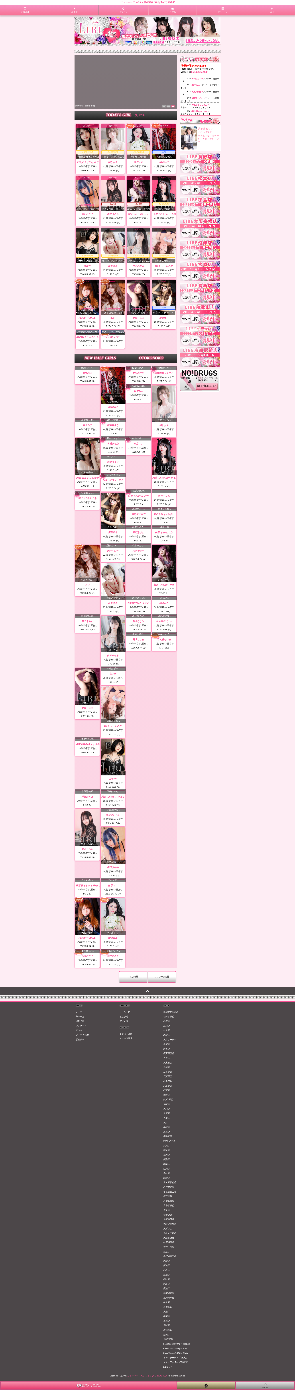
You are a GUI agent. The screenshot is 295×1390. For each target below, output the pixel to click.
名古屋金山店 (169, 1258)
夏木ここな (138, 672)
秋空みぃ (138, 424)
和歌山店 (167, 1281)
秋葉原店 (167, 1129)
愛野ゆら (164, 318)
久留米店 (167, 1374)
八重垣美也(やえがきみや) (89, 777)
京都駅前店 (168, 1272)
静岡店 (166, 1235)
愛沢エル (138, 162)
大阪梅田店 (168, 1286)
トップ (79, 1079)
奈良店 (166, 1277)
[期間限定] (113, 418)
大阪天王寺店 (169, 1300)
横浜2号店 (168, 1166)
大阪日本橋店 (169, 1291)
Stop (93, 105)
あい (112, 318)
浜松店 (166, 1240)
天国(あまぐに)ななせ (87, 162)
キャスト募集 (125, 1100)
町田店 (166, 1157)
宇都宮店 (167, 1203)
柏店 (165, 1189)
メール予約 (124, 1079)
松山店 (166, 1341)
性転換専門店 (169, 1323)
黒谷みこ (87, 405)
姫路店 (166, 1318)
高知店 (166, 1355)
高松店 (166, 1346)
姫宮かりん (164, 528)
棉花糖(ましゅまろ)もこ (88, 370)
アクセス (123, 1088)
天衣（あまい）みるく (112, 829)
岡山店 (166, 1328)
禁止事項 (80, 1106)
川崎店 (166, 1171)
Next (87, 105)
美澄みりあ (138, 405)
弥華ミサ (112, 918)
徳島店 (166, 1351)
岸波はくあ (87, 829)
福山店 (166, 1332)
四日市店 (167, 1263)
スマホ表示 (162, 1043)
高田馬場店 (168, 1120)
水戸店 (166, 1175)
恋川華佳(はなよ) (87, 318)
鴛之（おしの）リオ (138, 214)
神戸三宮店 (168, 1314)
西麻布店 (167, 1148)
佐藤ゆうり (113, 494)
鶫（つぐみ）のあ (87, 531)
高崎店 (166, 1198)
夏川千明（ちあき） (163, 547)
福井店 (166, 1226)
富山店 (166, 1217)
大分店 (166, 1378)
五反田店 (167, 1143)
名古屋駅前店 (169, 1249)
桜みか (112, 706)
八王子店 (167, 1152)
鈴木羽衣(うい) (164, 654)
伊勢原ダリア (138, 547)
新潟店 (166, 1212)
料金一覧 (80, 1083)
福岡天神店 (168, 1364)
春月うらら (113, 214)
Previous (79, 105)
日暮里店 (167, 1139)
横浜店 (166, 1162)
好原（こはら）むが (138, 528)
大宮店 (166, 1180)
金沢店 (166, 1222)
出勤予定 (80, 1088)
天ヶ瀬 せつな (113, 370)
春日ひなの (87, 214)
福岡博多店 (168, 1360)
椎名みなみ (138, 266)
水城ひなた (113, 476)
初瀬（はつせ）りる (112, 512)
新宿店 (166, 1111)
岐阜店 (166, 1231)
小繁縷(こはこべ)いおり (139, 635)
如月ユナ (138, 476)
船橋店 (166, 1194)
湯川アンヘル (113, 847)
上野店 (166, 1125)
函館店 (166, 1088)
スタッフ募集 (125, 1105)
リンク (79, 1097)
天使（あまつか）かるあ (165, 214)
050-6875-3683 (199, 72)
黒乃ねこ (164, 635)
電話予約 (123, 1083)
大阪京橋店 (168, 1304)
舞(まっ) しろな (164, 266)
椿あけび (164, 162)
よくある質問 (82, 1102)
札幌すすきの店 (170, 1079)
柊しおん (112, 162)
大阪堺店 (167, 1295)
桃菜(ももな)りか (164, 565)
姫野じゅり (138, 318)
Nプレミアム (169, 1208)
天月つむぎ (113, 583)
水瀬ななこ (113, 989)
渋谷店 (166, 1116)
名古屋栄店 (168, 1254)
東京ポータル (169, 1106)
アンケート (81, 1092)
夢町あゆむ (138, 565)
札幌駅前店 (168, 1083)
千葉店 (166, 1185)
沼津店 (166, 1245)
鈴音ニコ (112, 266)
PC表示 (133, 1043)
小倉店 (166, 1369)
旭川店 (166, 1092)
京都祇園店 (168, 1268)
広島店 (166, 1337)
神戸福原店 (168, 1309)
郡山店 (166, 1102)
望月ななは (138, 654)
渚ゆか (87, 266)
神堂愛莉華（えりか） (163, 405)
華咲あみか (113, 1007)
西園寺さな (113, 458)
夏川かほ (87, 458)
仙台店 (166, 1097)
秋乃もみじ (87, 654)
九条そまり (138, 583)
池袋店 (166, 1134)
